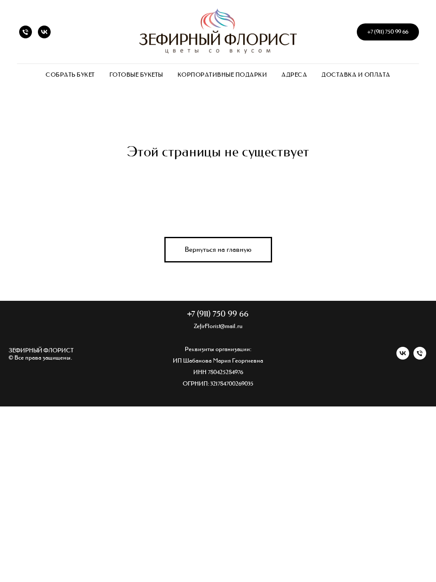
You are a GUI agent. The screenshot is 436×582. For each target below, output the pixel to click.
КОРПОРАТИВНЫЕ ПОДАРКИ (222, 74)
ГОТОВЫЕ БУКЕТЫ (136, 74)
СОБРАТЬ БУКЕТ (70, 74)
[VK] (44, 32)
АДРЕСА (294, 74)
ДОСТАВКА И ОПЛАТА (355, 74)
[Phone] (25, 32)
